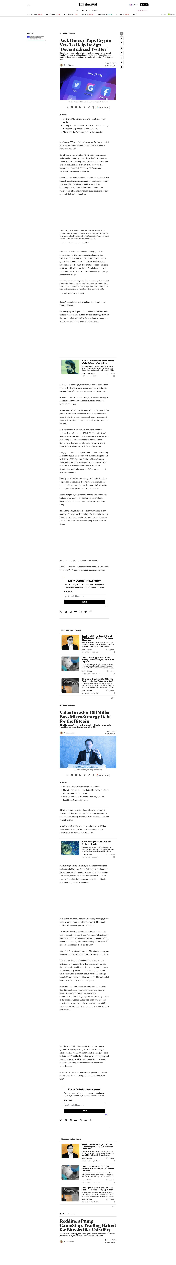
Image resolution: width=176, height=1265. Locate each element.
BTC (28, 14)
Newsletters (96, 10)
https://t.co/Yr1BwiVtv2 (87, 238)
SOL (117, 14)
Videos (88, 10)
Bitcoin (83, 410)
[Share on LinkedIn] (72, 107)
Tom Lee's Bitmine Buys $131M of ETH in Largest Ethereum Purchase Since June (97, 638)
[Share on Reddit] (84, 107)
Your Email (68, 591)
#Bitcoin (90, 281)
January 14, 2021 (78, 293)
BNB (65, 14)
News (77, 10)
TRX (134, 14)
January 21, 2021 (83, 243)
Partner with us (141, 10)
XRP (83, 14)
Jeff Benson (70, 65)
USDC (99, 14)
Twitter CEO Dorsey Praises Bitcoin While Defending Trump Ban (98, 362)
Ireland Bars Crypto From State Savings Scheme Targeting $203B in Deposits (98, 660)
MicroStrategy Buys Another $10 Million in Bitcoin (96, 843)
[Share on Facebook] (80, 107)
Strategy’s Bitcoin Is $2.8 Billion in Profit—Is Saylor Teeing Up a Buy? (97, 680)
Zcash (67, 161)
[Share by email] (76, 107)
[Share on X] (67, 107)
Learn (82, 10)
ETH (47, 14)
